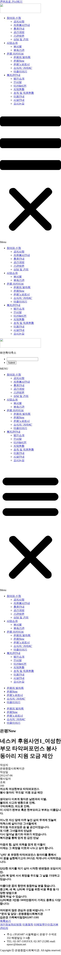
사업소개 (12, 42)
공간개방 (19, 32)
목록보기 (5, 920)
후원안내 (19, 28)
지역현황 (19, 89)
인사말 (18, 82)
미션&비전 (20, 85)
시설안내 (19, 100)
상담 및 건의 (21, 39)
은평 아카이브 (15, 53)
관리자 (4, 928)
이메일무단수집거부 (46, 924)
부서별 (18, 46)
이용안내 (19, 96)
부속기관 (19, 50)
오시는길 (19, 103)
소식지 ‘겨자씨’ (23, 67)
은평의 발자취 (22, 57)
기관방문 (19, 35)
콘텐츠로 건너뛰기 (11, 1)
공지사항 (19, 21)
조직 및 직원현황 (24, 92)
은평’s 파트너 (22, 64)
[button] (30, 176)
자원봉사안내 (22, 25)
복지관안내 (13, 75)
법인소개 (19, 78)
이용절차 (27, 924)
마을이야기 (20, 71)
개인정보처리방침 (11, 924)
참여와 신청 (14, 17)
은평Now (19, 60)
